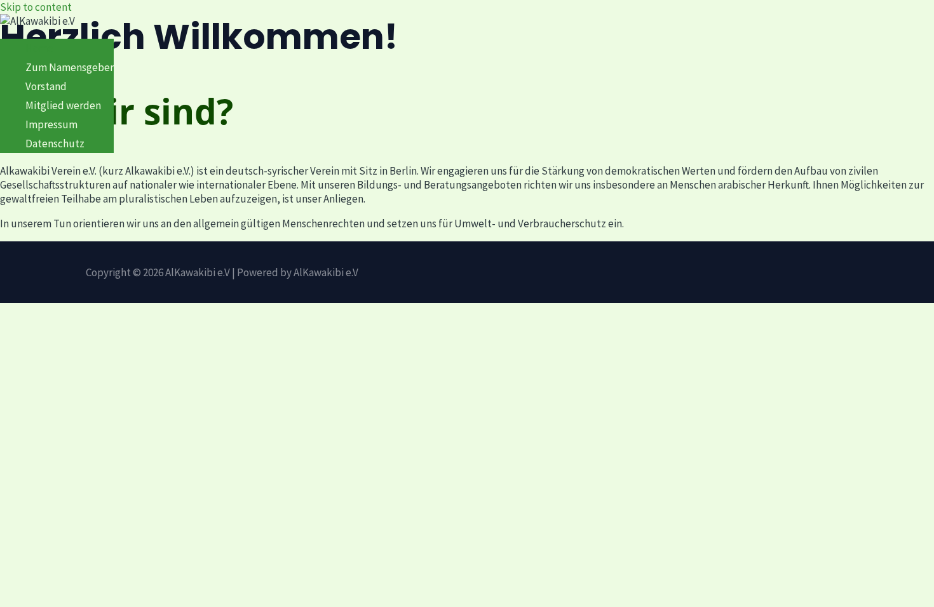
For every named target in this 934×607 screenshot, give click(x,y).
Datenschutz (55, 143)
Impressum (51, 124)
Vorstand (46, 86)
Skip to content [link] (36, 7)
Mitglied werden (63, 105)
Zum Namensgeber (69, 67)
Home (39, 48)
